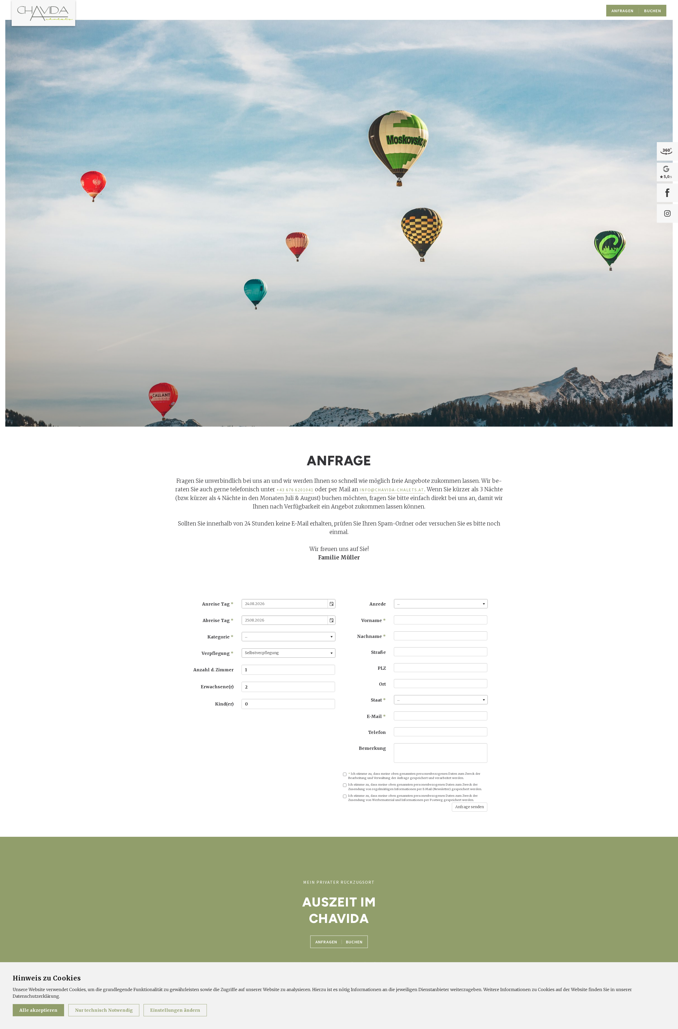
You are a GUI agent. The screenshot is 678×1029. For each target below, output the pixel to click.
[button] (331, 603)
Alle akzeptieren (38, 1010)
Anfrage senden (469, 806)
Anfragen (326, 941)
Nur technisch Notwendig (104, 1010)
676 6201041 (300, 489)
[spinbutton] (288, 670)
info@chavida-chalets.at (392, 489)
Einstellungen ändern (175, 1010)
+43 (281, 489)
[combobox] (285, 603)
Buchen (354, 941)
